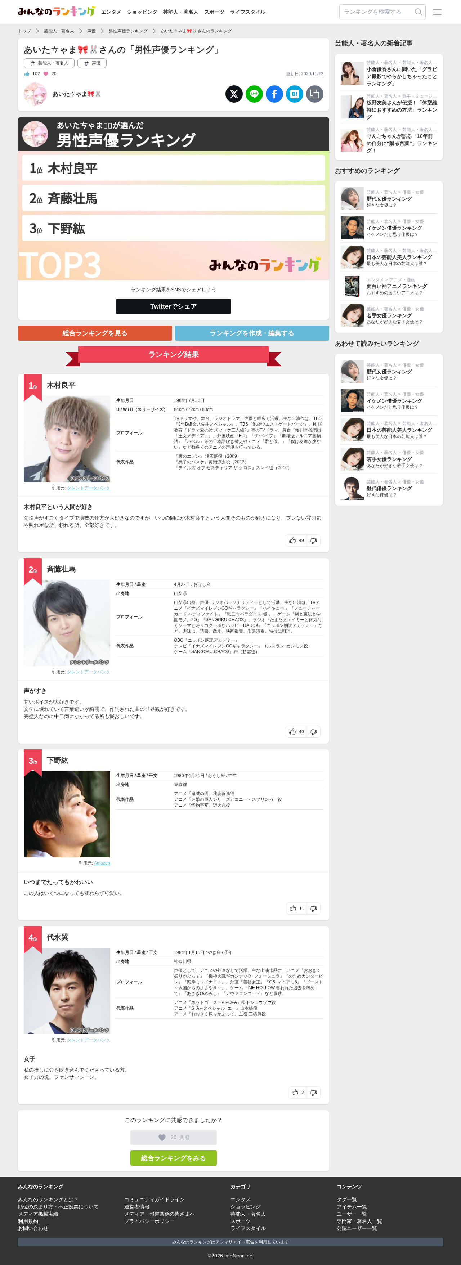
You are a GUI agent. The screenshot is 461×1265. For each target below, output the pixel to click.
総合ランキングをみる (173, 1158)
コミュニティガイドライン (154, 1199)
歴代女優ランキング (389, 199)
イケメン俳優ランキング (394, 228)
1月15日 (196, 952)
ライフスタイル (247, 12)
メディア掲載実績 (38, 1214)
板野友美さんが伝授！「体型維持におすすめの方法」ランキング (402, 110)
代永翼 (57, 937)
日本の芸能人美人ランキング (399, 257)
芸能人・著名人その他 (424, 62)
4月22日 (182, 584)
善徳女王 (251, 981)
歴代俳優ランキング (389, 488)
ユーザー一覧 (352, 1214)
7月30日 (196, 400)
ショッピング (142, 12)
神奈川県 (182, 961)
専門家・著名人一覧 (359, 1221)
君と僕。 (273, 441)
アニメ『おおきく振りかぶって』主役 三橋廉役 (220, 1014)
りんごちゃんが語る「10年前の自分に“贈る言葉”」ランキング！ (402, 143)
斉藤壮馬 (61, 569)
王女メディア (191, 435)
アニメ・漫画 (402, 279)
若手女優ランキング (389, 315)
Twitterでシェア (173, 306)
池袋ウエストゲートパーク (278, 424)
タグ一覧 (347, 1199)
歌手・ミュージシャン (424, 96)
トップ (24, 30)
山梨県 (180, 593)
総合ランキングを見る (95, 333)
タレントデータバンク (88, 487)
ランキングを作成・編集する (252, 333)
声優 (91, 30)
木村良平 (61, 385)
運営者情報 (136, 1207)
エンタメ (111, 12)
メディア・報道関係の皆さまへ (159, 1214)
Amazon (102, 863)
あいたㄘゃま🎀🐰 (77, 94)
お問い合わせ (33, 1228)
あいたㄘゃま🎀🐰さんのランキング (196, 30)
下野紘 (57, 760)
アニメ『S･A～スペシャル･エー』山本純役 (216, 1008)
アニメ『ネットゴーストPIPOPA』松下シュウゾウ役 (225, 1002)
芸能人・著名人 (180, 12)
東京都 (180, 784)
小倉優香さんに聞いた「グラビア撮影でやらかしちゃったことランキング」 (402, 76)
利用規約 (28, 1221)
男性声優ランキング (128, 30)
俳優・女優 (413, 192)
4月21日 (196, 775)
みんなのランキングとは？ (48, 1199)
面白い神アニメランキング (397, 286)
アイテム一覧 (352, 1207)
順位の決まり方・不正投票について (58, 1207)
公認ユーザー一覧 (357, 1228)
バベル (193, 441)
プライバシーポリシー (149, 1221)
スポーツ (214, 12)
